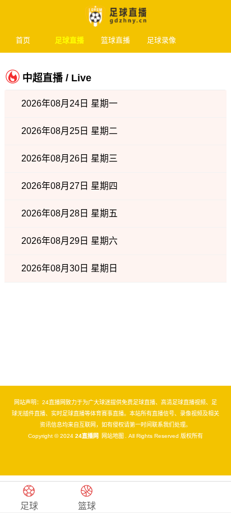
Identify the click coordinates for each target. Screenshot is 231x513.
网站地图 (112, 436)
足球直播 (69, 40)
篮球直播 (115, 40)
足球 (29, 506)
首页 (23, 40)
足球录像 (161, 40)
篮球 (87, 506)
